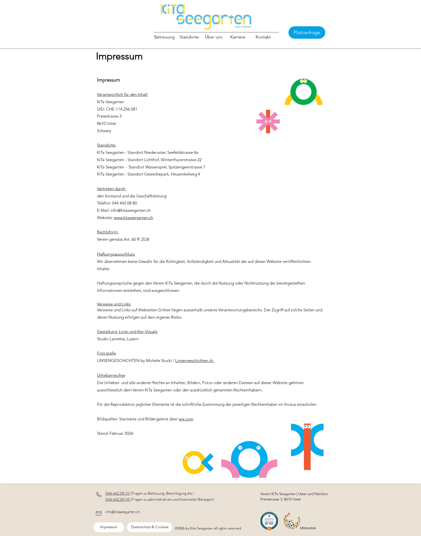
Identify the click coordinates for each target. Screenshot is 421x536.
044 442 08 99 (117, 493)
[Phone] (98, 494)
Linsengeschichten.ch (194, 360)
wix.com (186, 418)
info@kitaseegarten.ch (122, 511)
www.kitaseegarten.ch (133, 217)
